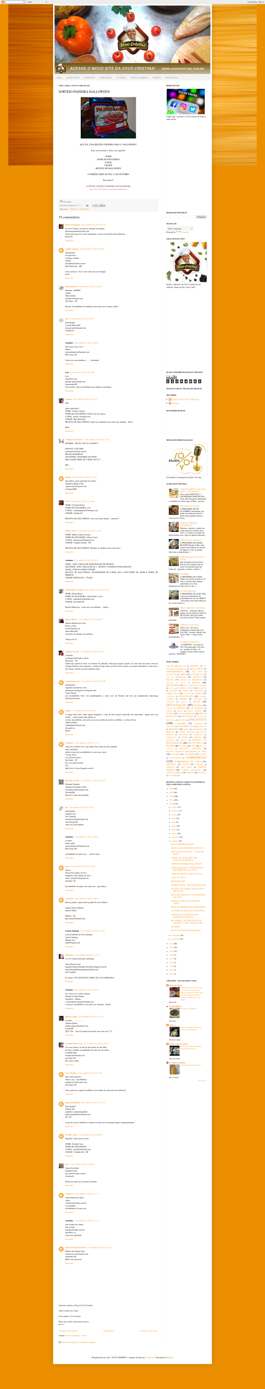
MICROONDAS (198, 729)
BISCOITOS (197, 679)
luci (66, 318)
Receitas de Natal (197, 751)
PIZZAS (183, 740)
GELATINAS (187, 716)
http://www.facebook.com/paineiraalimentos (108, 189)
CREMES (183, 699)
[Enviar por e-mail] (93, 205)
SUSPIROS (184, 574)
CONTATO (89, 77)
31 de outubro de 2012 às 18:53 (99, 1247)
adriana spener (71, 1016)
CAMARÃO (202, 688)
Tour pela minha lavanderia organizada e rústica (191, 1047)
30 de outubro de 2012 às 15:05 (89, 1073)
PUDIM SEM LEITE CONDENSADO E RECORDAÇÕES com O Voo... (187, 868)
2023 (171, 973)
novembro (176, 935)
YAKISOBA (173, 775)
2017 (171, 958)
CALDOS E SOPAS (185, 688)
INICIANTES (171, 77)
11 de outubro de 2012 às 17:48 (92, 780)
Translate (185, 232)
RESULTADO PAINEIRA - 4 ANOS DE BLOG (187, 852)
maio (174, 822)
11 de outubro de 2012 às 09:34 (83, 710)
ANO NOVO (197, 672)
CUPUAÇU (170, 702)
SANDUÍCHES (175, 758)
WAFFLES (202, 773)
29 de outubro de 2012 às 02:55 (96, 1043)
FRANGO (191, 713)
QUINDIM (175, 926)
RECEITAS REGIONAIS (175, 751)
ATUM (193, 674)
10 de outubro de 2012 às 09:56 (81, 318)
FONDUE (181, 714)
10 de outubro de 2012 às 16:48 (82, 501)
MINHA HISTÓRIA (187, 732)
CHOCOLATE (186, 696)
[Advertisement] (186, 166)
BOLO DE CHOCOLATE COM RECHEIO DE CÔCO (188, 895)
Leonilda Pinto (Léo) (74, 1043)
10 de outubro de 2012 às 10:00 (82, 372)
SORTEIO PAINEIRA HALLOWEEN (186, 863)
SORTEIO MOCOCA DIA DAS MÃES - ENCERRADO (193, 490)
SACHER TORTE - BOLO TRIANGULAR (188, 885)
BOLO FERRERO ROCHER (182, 844)
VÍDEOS (157, 77)
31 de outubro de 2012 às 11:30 (86, 1220)
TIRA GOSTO (186, 767)
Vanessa (68, 399)
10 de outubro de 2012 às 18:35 (86, 560)
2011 (171, 800)
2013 (171, 943)
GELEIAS (200, 716)
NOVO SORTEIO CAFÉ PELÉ (192, 608)
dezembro (176, 939)
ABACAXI (182, 666)
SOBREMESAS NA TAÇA (187, 761)
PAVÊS (185, 737)
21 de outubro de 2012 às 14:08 (92, 930)
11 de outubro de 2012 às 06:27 (92, 651)
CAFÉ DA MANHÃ (199, 685)
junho (174, 826)
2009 (171, 792)
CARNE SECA (74, 209)
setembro (175, 837)
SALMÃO (202, 754)
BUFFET (186, 685)
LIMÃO (180, 726)
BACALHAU (181, 677)
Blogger (170, 1357)
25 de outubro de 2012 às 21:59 (87, 955)
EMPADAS (181, 708)
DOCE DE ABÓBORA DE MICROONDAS (188, 907)
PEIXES (197, 737)
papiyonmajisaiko (72, 1102)
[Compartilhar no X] (98, 205)
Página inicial (109, 1330)
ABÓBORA (194, 666)
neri (67, 1164)
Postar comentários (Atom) (76, 1335)
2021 (171, 970)
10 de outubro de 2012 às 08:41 (92, 248)
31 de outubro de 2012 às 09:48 (81, 1164)
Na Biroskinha (175, 1006)
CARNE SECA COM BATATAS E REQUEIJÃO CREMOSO (185, 915)
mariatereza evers (72, 681)
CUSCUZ (184, 702)
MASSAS (173, 729)
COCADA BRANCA (188, 591)
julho (174, 829)
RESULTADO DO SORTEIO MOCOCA (187, 848)
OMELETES (198, 734)
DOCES (197, 705)
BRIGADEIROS (172, 685)
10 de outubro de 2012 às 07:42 (93, 224)
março (174, 814)
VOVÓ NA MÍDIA (139, 77)
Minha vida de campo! (178, 1043)
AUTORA (121, 77)
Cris (67, 501)
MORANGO (183, 734)
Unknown (69, 742)
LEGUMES (170, 726)
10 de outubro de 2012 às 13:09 (84, 477)
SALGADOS (189, 754)
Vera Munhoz (71, 1073)
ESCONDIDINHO (196, 708)
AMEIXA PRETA (196, 668)
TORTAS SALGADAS (191, 770)
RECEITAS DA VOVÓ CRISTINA (185, 399)
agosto (174, 833)
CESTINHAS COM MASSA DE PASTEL (188, 910)
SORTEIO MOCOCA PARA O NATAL (192, 558)
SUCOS (185, 764)
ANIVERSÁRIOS (174, 671)
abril (174, 818)
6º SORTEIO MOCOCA (189, 642)
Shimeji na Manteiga (188, 1008)
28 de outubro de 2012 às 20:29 (86, 989)
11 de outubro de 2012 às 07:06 (93, 681)
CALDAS (172, 688)
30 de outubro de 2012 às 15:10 (93, 1102)
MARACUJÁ (201, 726)
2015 (171, 951)
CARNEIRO (187, 693)
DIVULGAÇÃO (176, 705)
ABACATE (170, 666)
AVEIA (201, 674)
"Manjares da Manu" (74, 439)
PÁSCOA (182, 746)
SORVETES (171, 764)
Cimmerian (150, 1357)
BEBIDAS (183, 680)
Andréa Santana (72, 248)
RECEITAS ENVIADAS (190, 748)
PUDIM (170, 745)
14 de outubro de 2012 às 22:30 (81, 807)
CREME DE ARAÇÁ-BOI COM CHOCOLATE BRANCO (184, 858)
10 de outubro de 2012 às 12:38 (96, 439)
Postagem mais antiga (149, 1330)
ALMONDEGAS (180, 669)
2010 (171, 796)
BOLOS (196, 682)
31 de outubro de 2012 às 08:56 (90, 1134)
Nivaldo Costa (71, 1134)
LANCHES (180, 723)
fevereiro (175, 810)
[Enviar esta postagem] (87, 205)
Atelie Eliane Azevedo (74, 589)
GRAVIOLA (170, 720)
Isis (66, 807)
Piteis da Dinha (175, 985)
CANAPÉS (173, 691)
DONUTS (169, 708)
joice (67, 866)
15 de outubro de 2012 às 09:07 (86, 836)
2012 (171, 803)
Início (59, 77)
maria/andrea (71, 286)
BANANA (197, 677)
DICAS (196, 701)
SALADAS (175, 754)
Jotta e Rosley (71, 619)
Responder (69, 240)
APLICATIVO (73, 77)
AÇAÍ (168, 677)
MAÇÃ (186, 729)
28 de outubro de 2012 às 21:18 (91, 1016)
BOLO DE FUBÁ (178, 881)
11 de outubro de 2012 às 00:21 (90, 619)
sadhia (68, 710)
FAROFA (169, 711)
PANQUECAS (171, 737)
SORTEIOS (84, 209)
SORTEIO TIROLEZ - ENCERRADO (189, 524)
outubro (175, 841)
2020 (171, 966)
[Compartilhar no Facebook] (101, 205)
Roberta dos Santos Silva (75, 1247)
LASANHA (198, 723)
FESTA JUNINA (194, 711)
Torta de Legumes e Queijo (191, 1065)
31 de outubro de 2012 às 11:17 (86, 1193)
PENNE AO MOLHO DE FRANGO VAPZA (185, 902)
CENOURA (170, 696)
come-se (172, 1025)
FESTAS (169, 713)
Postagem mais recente (68, 1330)
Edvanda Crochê (72, 780)
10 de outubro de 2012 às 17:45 (89, 530)
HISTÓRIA (182, 720)
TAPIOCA (170, 767)
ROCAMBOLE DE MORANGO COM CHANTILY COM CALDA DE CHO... (187, 921)
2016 (171, 955)
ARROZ (183, 674)
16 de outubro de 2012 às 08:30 (86, 898)
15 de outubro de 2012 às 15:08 (82, 866)
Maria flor (69, 954)
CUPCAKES (198, 699)
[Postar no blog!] (96, 205)
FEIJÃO (180, 711)
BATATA (169, 679)
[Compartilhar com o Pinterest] (104, 205)
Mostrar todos (202, 1081)
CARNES (198, 693)
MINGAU (170, 732)
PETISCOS (170, 740)
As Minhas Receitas (177, 1062)
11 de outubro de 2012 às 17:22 (86, 742)
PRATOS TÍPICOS (195, 743)
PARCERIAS (106, 77)
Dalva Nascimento (72, 224)
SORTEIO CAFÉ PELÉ (189, 625)
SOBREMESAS (196, 757)
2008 (171, 788)
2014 (171, 947)
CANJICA (185, 691)
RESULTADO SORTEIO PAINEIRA (186, 930)
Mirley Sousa (70, 530)
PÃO (193, 746)
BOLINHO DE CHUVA (189, 506)
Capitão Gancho (72, 651)
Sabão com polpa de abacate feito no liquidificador (191, 1028)
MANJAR (190, 726)
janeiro (175, 807)
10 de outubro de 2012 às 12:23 (85, 399)
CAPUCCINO (198, 691)
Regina (68, 477)
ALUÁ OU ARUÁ (178, 877)
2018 (171, 962)
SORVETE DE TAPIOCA (190, 540)
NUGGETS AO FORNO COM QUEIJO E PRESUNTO (187, 889)
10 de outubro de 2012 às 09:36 (89, 286)
